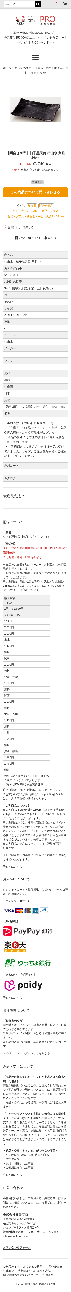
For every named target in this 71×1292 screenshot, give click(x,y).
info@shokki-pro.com (16, 1236)
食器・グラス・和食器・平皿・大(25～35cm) (35, 216)
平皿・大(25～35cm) (26, 210)
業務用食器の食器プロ (44, 1284)
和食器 (32, 205)
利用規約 (47, 1275)
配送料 (16, 169)
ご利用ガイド (11, 1266)
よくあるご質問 (32, 1266)
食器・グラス (50, 210)
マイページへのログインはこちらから (26, 1053)
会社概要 (8, 1270)
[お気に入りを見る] (57, 3)
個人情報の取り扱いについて (21, 1275)
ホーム (7, 68)
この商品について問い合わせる (35, 192)
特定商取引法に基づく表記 (34, 1270)
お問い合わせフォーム (17, 1247)
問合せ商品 (46, 205)
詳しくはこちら (12, 866)
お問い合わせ (54, 1266)
